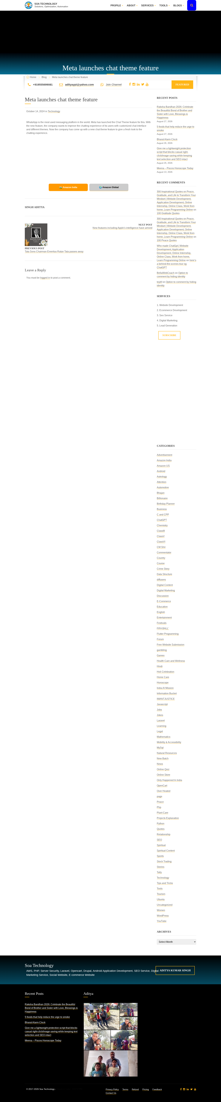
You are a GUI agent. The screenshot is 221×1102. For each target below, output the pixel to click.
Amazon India (164, 460)
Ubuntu (161, 899)
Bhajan (160, 493)
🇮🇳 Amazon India (68, 187)
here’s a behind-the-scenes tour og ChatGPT (176, 264)
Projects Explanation (168, 818)
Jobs (159, 709)
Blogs (177, 5)
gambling (162, 650)
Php (159, 807)
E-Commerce (164, 601)
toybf (159, 282)
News (160, 764)
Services (147, 5)
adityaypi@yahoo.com (79, 84)
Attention (161, 482)
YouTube (161, 921)
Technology (54, 111)
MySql (160, 747)
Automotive (163, 487)
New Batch (163, 758)
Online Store (163, 774)
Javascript (162, 704)
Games (160, 655)
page (159, 796)
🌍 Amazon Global (109, 187)
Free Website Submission (170, 644)
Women (161, 910)
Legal (160, 731)
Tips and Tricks (165, 883)
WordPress (163, 915)
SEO (159, 840)
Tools (163, 5)
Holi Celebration (165, 671)
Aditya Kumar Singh (175, 970)
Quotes (160, 829)
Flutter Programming (168, 634)
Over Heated (163, 791)
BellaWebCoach (165, 273)
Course (161, 563)
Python (160, 823)
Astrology (162, 476)
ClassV (161, 536)
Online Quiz (163, 769)
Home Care (163, 677)
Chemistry (162, 525)
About (131, 5)
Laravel (161, 720)
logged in (45, 277)
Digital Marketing (166, 590)
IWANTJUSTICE (166, 699)
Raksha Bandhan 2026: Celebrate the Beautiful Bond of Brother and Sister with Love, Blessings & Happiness (51, 1008)
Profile (115, 5)
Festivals (161, 623)
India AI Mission (165, 688)
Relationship (163, 834)
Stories (160, 867)
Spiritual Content (166, 850)
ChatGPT (162, 520)
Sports (160, 856)
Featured (182, 84)
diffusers (161, 579)
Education (162, 606)
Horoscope (163, 682)
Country (161, 558)
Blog (44, 77)
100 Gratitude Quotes (168, 213)
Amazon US (163, 465)
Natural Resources (167, 753)
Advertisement (164, 455)
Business (162, 509)
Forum (160, 639)
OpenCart (162, 785)
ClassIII (161, 531)
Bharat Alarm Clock (167, 139)
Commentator (164, 552)
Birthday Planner (166, 503)
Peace (160, 802)
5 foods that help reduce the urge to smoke (47, 1017)
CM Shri (161, 547)
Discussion (163, 596)
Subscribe (169, 335)
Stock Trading (164, 861)
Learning (161, 726)
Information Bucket (167, 693)
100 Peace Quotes (167, 240)
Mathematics (163, 737)
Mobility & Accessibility (169, 742)
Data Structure (164, 574)
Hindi (160, 666)
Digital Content (165, 585)
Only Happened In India (169, 780)
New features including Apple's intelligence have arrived (122, 228)
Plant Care (162, 812)
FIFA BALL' (163, 628)
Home (33, 77)
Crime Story (163, 568)
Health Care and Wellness (171, 661)
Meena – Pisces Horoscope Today (175, 168)
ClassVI (161, 541)
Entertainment (164, 617)
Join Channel (114, 84)
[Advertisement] (110, 32)
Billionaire (162, 498)
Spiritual (161, 845)
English (161, 612)
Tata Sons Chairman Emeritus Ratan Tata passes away (54, 251)
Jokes (160, 715)
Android (161, 471)
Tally (159, 872)
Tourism (161, 894)
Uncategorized (164, 905)
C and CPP (163, 514)
